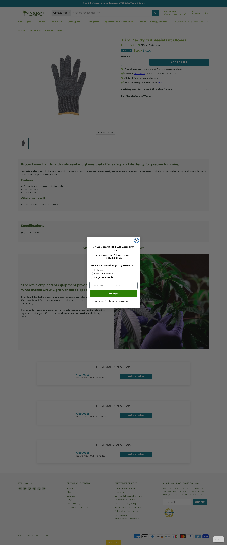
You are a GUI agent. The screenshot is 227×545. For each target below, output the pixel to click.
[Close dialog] (136, 240)
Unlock (113, 293)
